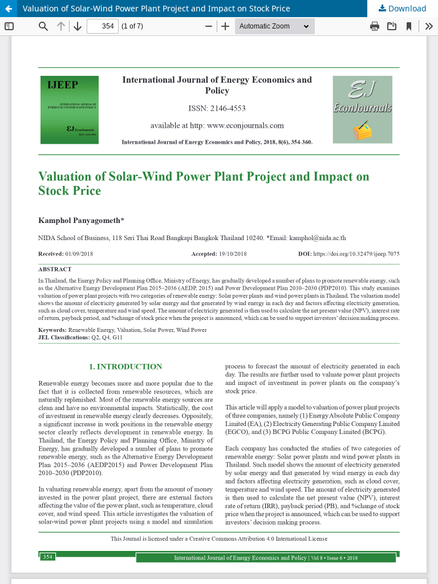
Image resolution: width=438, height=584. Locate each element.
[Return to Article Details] (8, 8)
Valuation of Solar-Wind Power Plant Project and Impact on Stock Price (156, 8)
